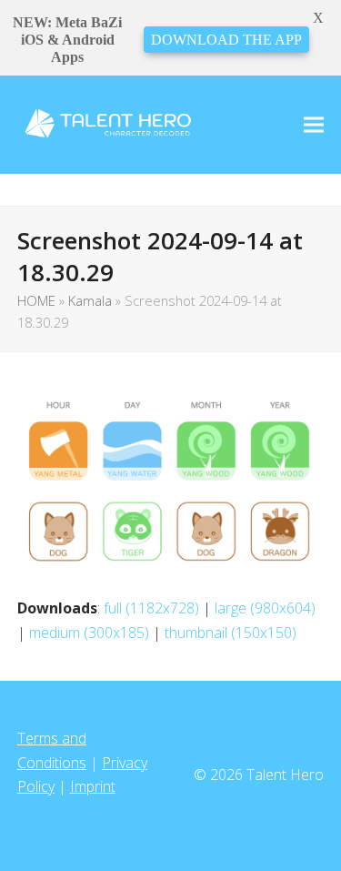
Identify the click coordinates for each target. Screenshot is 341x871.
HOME (36, 300)
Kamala (90, 300)
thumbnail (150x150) (230, 633)
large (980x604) (265, 608)
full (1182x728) (151, 608)
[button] (314, 124)
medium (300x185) (89, 633)
